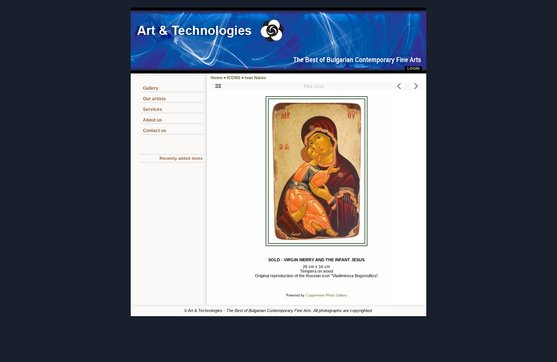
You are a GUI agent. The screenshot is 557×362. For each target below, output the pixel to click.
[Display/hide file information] (231, 86)
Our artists (154, 98)
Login (413, 68)
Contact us (154, 130)
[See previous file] (400, 86)
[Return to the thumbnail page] (218, 86)
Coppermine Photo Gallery (326, 295)
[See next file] (415, 86)
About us (152, 120)
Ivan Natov (255, 77)
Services (152, 109)
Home (216, 77)
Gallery (150, 88)
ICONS (233, 77)
